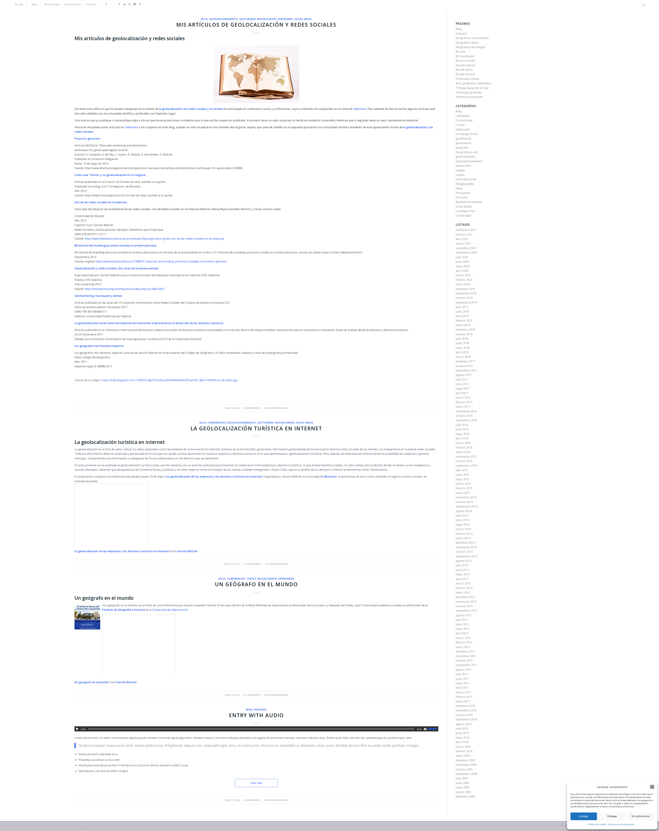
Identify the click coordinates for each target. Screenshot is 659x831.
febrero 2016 (464, 447)
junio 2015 (462, 475)
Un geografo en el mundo (91, 682)
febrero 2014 (464, 534)
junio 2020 (462, 261)
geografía (462, 147)
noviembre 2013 (466, 547)
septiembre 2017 (466, 370)
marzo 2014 (463, 529)
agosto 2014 (464, 511)
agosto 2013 (464, 561)
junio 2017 (462, 384)
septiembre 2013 (466, 556)
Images (460, 170)
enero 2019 (463, 325)
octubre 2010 (464, 715)
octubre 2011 (464, 660)
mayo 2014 (463, 524)
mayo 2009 (463, 787)
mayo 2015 (463, 479)
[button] (652, 787)
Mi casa (460, 51)
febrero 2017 (464, 402)
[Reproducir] (77, 729)
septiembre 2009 (466, 774)
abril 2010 (462, 742)
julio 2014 (462, 515)
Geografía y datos (467, 42)
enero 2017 (463, 407)
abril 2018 (462, 352)
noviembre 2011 (466, 656)
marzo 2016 (463, 443)
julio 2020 (462, 257)
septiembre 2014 (466, 506)
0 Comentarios (252, 800)
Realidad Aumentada (469, 202)
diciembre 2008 (465, 796)
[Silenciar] (425, 729)
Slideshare (131, 127)
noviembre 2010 (466, 710)
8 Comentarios (252, 408)
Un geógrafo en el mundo (256, 584)
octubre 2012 (464, 606)
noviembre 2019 (466, 293)
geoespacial (463, 143)
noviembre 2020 (466, 248)
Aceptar (583, 816)
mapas (460, 175)
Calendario (463, 116)
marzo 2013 (463, 583)
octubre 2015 (464, 461)
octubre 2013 (464, 552)
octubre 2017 (464, 366)
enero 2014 (463, 538)
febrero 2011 (464, 697)
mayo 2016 (463, 434)
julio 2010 (462, 728)
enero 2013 (463, 592)
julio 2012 (462, 620)
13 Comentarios (252, 563)
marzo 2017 (463, 397)
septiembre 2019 (466, 302)
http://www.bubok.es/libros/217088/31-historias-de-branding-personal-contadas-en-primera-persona (161, 261)
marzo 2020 (463, 275)
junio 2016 (462, 429)
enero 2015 (463, 493)
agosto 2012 (464, 615)
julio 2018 (462, 339)
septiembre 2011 (466, 665)
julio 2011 (462, 674)
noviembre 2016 (466, 411)
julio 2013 (462, 565)
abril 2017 (462, 393)
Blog (204, 19)
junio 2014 (462, 520)
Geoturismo (247, 19)
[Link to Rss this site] (139, 4)
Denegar (612, 816)
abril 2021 (462, 239)
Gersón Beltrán (278, 408)
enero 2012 (463, 647)
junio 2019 (462, 311)
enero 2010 (463, 756)
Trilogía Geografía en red (472, 88)
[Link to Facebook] (119, 4)
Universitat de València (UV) (170, 610)
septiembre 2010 (466, 719)
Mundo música (465, 74)
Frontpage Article (467, 134)
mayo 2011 (463, 683)
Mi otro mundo (465, 60)
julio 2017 (462, 379)
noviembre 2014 (466, 497)
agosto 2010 (464, 724)
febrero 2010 (464, 751)
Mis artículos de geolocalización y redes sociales (256, 24)
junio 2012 (462, 624)
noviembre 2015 (466, 457)
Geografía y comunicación (472, 38)
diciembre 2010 (465, 706)
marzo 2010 (463, 747)
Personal (260, 709)
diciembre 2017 (465, 361)
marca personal (466, 179)
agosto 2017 (464, 375)
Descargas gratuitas (469, 92)
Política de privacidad (469, 97)
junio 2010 (462, 733)
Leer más (256, 783)
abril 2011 (462, 688)
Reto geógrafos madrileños (473, 83)
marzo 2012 (463, 638)
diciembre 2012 (465, 597)
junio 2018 (462, 343)
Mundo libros (464, 70)
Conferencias (217, 422)
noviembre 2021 (466, 230)
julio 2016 (462, 425)
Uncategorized (465, 211)
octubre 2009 (464, 769)
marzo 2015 (463, 484)
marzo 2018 (463, 357)
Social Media (303, 19)
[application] (256, 728)
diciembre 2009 (465, 760)
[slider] (433, 728)
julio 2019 (462, 307)
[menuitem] (18, 4)
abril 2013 (462, 579)
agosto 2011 (464, 670)
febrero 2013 (464, 588)
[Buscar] (106, 4)
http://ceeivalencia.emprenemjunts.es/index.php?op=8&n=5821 (125, 289)
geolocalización (465, 156)
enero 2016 (463, 452)
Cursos (251, 578)
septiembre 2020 (466, 252)
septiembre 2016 (466, 420)
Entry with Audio (256, 715)
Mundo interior (465, 65)
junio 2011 (462, 679)
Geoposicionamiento (223, 19)
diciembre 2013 (465, 543)
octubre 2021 (464, 234)
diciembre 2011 (465, 651)
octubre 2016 (464, 416)
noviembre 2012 (466, 602)
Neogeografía (267, 19)
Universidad (286, 578)
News (249, 709)
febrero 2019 (464, 320)
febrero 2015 (464, 488)
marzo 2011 (463, 692)
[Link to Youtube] (134, 4)
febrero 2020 (464, 280)
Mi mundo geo (465, 56)
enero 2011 (463, 701)
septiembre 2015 (466, 465)
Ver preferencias (640, 816)
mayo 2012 (463, 629)
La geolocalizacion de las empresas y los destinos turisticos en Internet (121, 551)
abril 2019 (462, 316)
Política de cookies (597, 824)
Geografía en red (466, 152)
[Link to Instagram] (129, 4)
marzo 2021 (463, 243)
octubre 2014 (464, 502)
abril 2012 (462, 633)
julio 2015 (462, 470)
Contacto (461, 33)
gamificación (464, 138)
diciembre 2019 (465, 289)
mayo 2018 (463, 348)
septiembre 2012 (466, 610)
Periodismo (285, 19)
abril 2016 (462, 438)
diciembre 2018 (465, 329)
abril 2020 (462, 271)
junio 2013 (462, 570)
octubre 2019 (464, 298)
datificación (463, 129)
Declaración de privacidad (621, 824)
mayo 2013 (463, 574)
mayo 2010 (463, 738)
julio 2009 (462, 778)
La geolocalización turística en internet (256, 428)
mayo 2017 (463, 389)
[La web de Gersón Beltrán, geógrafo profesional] (643, 4)
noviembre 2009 (466, 765)
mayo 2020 (463, 266)
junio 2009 (462, 783)
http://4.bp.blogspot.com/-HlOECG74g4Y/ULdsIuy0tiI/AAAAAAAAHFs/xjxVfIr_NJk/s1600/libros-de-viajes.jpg (169, 380)
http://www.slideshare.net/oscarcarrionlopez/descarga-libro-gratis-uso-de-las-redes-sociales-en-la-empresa (154, 238)
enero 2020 (463, 284)
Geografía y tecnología (470, 47)
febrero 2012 (464, 642)
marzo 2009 (463, 792)
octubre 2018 (464, 334)
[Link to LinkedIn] (124, 4)
